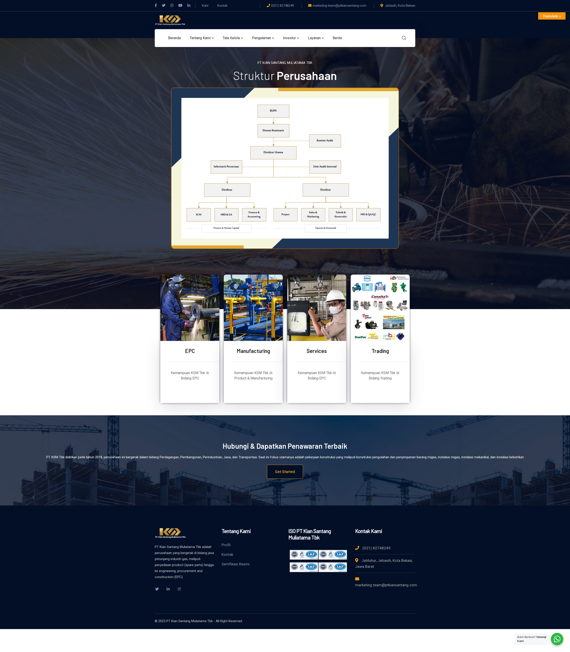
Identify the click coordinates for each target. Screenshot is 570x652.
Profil (226, 545)
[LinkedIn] (188, 5)
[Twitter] (163, 5)
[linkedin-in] (168, 589)
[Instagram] (171, 5)
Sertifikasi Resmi (236, 564)
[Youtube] (180, 5)
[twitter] (157, 589)
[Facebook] (156, 5)
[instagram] (179, 589)
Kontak (227, 554)
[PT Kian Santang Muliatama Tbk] (170, 20)
